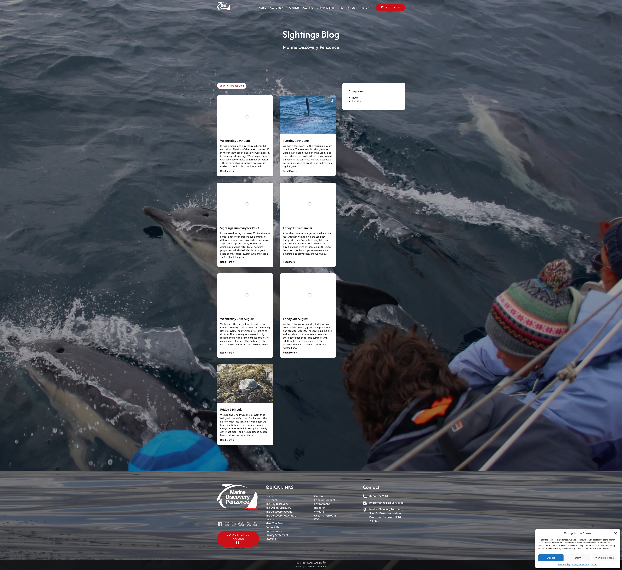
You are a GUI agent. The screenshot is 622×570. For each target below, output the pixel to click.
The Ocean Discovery (278, 507)
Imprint (594, 564)
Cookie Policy (564, 564)
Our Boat (319, 496)
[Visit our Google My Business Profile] (227, 524)
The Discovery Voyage (279, 511)
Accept (551, 557)
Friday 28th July (231, 409)
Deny (578, 557)
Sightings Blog (325, 7)
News (355, 97)
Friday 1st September (297, 228)
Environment (322, 503)
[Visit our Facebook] (220, 524)
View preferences (604, 557)
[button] (615, 533)
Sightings (357, 101)
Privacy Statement (580, 564)
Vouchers (293, 7)
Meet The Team (347, 7)
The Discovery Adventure (281, 515)
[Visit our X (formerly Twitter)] (249, 524)
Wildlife (319, 511)
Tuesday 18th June (296, 141)
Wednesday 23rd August (237, 319)
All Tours (271, 500)
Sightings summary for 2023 (239, 228)
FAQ (316, 519)
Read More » (227, 171)
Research (319, 507)
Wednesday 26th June (235, 141)
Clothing (308, 7)
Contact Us (272, 527)
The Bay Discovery (277, 503)
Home (262, 7)
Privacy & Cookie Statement (311, 566)
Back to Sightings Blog (232, 85)
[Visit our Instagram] (234, 524)
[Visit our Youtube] (255, 524)
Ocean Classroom (325, 515)
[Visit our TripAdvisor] (241, 524)
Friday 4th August (295, 319)
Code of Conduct (324, 500)
